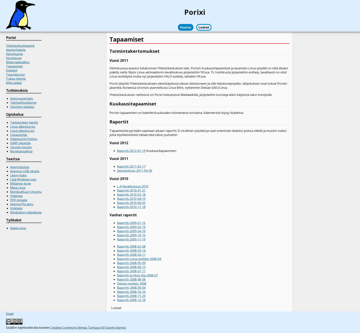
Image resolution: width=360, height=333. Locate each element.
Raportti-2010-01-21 (131, 190)
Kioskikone (14, 58)
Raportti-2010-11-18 (131, 207)
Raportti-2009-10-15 (131, 235)
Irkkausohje (18, 135)
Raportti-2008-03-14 (131, 251)
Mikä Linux (18, 188)
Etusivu (185, 27)
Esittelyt (11, 70)
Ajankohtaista (16, 50)
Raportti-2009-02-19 (131, 227)
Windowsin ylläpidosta (25, 212)
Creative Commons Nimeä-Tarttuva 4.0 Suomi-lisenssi (88, 328)
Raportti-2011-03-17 (131, 166)
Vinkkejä (16, 208)
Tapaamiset (14, 66)
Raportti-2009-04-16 (131, 231)
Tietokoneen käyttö (24, 122)
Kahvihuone (14, 54)
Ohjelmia (16, 196)
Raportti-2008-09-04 (131, 288)
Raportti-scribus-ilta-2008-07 (137, 275)
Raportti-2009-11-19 (131, 239)
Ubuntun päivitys (22, 107)
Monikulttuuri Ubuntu (25, 192)
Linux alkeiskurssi (22, 127)
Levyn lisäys (18, 175)
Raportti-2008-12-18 (131, 300)
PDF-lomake (18, 200)
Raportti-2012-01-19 (131, 151)
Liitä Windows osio (23, 179)
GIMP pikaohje (20, 143)
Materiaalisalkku (17, 62)
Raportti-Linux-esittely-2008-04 (139, 259)
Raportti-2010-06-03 (131, 203)
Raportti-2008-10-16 (131, 292)
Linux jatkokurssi (22, 131)
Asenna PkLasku (21, 204)
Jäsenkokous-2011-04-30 (134, 171)
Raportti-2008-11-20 (131, 296)
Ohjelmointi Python (23, 139)
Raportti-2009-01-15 (131, 223)
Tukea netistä (16, 79)
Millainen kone (20, 183)
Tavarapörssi (15, 74)
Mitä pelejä (14, 83)
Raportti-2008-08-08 (131, 279)
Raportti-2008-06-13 (131, 267)
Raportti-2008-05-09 (131, 263)
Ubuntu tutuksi (21, 147)
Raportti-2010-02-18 (131, 195)
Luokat (204, 27)
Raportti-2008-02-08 (131, 246)
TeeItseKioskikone (23, 103)
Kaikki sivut (18, 228)
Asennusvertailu (21, 98)
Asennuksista (19, 167)
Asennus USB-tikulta (24, 171)
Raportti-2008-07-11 (131, 271)
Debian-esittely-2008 (131, 283)
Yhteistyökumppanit (20, 46)
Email (10, 314)
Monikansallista (21, 151)
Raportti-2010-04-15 (131, 199)
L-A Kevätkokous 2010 (132, 186)
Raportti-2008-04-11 (131, 255)
